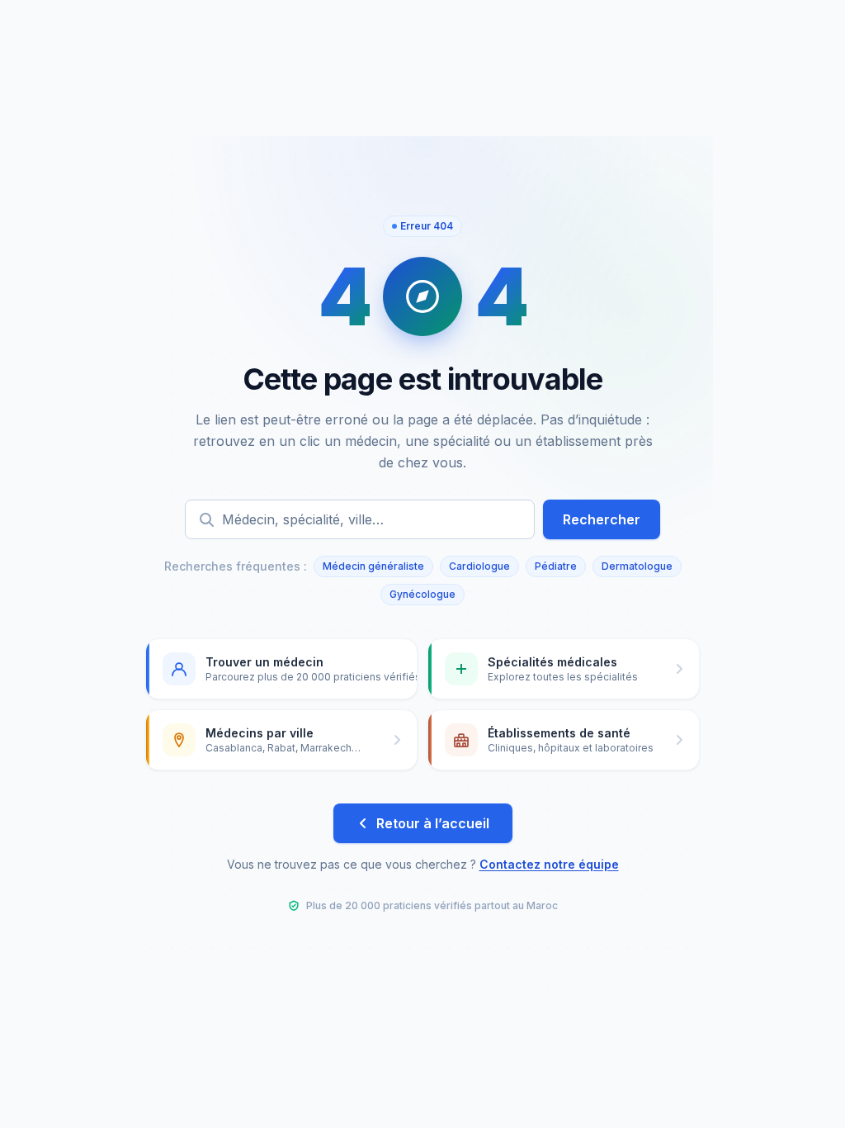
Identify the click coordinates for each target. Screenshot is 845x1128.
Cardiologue (479, 566)
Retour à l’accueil (432, 823)
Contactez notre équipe (549, 864)
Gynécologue (422, 594)
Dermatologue (637, 566)
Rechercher (601, 519)
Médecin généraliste (373, 566)
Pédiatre (556, 566)
